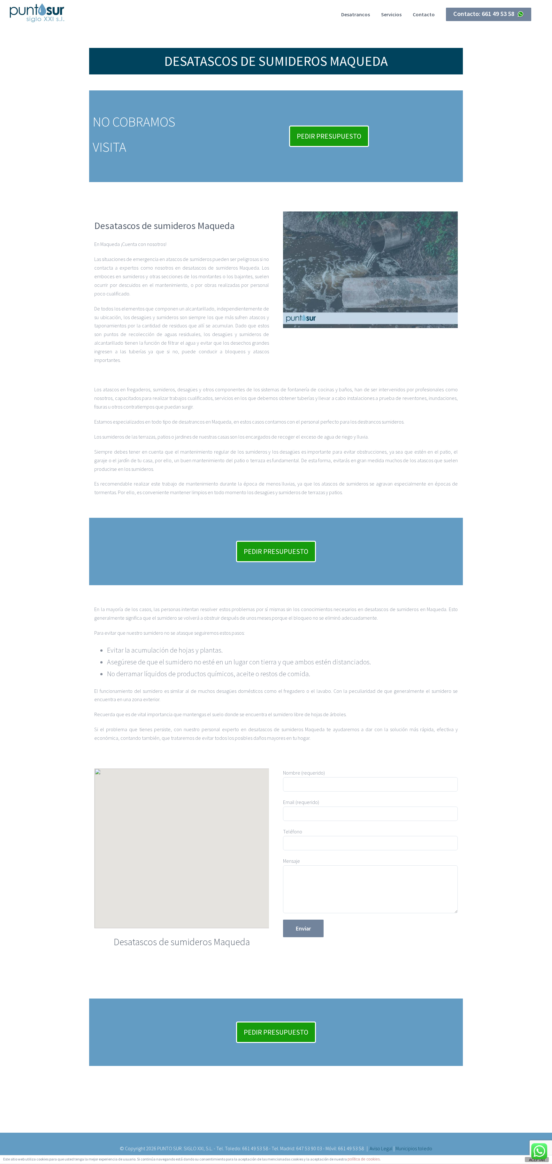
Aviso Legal (381, 1148)
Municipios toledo (413, 1148)
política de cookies (364, 1159)
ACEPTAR (537, 1160)
